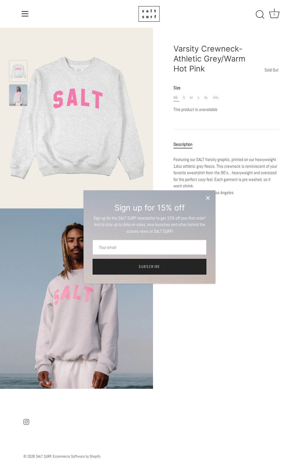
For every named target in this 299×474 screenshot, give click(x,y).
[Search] (260, 14)
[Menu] (25, 13)
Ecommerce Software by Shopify (76, 456)
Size (176, 87)
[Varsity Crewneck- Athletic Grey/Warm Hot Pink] (18, 71)
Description (182, 144)
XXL (216, 97)
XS (175, 97)
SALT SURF (43, 456)
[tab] (185, 144)
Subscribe (149, 266)
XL (206, 97)
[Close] (207, 197)
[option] (18, 72)
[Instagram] (26, 421)
